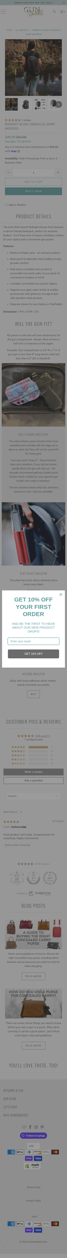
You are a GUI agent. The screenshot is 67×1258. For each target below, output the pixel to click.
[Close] (61, 594)
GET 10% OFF (34, 653)
